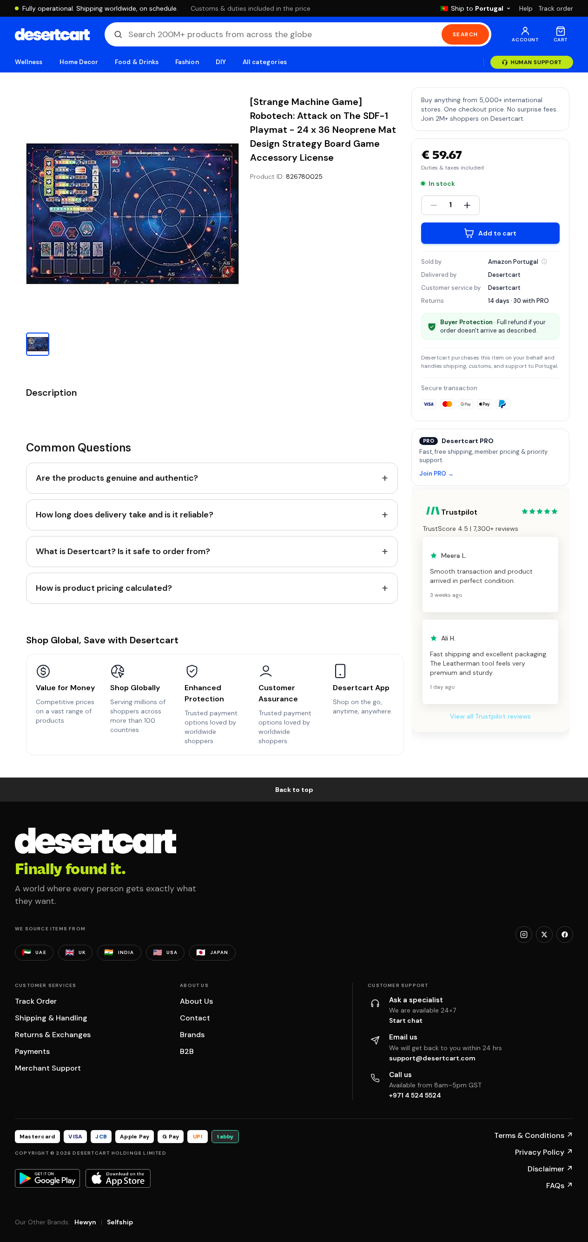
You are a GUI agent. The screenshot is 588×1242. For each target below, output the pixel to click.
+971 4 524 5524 (415, 1095)
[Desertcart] (52, 34)
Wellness (29, 62)
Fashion (186, 62)
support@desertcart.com (432, 1058)
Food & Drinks (137, 62)
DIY (221, 62)
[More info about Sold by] (544, 261)
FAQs (559, 1185)
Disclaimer (550, 1169)
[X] (544, 934)
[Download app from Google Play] (47, 1178)
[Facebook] (564, 934)
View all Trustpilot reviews (490, 716)
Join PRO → (436, 474)
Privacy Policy (544, 1152)
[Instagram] (523, 934)
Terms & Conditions (533, 1135)
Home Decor (79, 62)
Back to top (294, 789)
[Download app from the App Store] (118, 1178)
